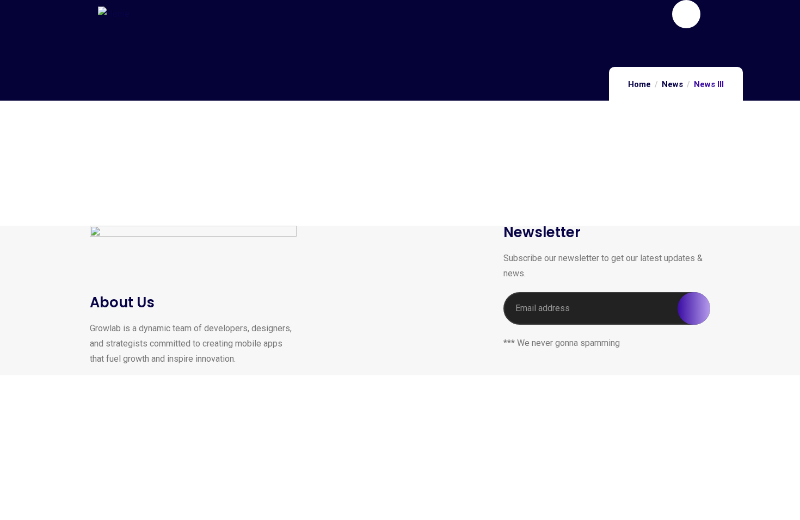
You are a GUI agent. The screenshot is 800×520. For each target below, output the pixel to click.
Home (639, 84)
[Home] (114, 14)
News (672, 84)
